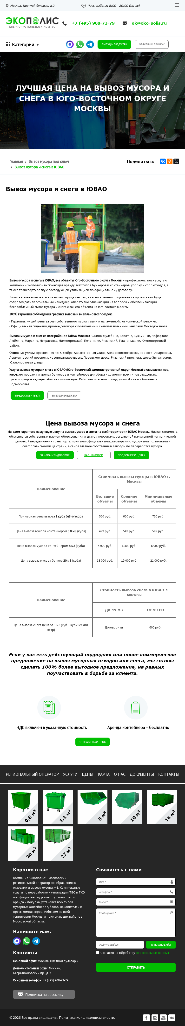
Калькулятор (93, 455)
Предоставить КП (27, 395)
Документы (142, 774)
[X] (176, 161)
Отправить (136, 967)
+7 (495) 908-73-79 (93, 23)
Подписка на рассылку (44, 994)
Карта (104, 774)
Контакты (168, 774)
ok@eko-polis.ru (149, 23)
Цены (87, 774)
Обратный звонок (152, 44)
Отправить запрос (92, 742)
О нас (120, 774)
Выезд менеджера (114, 44)
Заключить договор (55, 455)
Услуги (70, 774)
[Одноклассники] (169, 161)
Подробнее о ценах (131, 455)
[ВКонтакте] (163, 161)
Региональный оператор (32, 774)
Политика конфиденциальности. (87, 1017)
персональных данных (152, 952)
